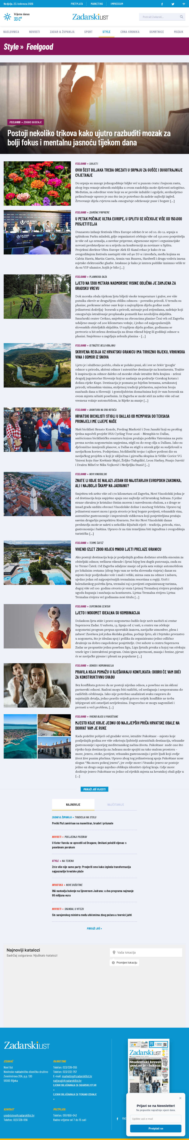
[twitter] (172, 2)
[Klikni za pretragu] (181, 17)
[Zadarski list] (90, 17)
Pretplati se (156, 1128)
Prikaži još (94, 928)
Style (107, 32)
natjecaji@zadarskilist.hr (67, 1080)
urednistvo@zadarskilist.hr (19, 1115)
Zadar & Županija (62, 32)
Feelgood (39, 46)
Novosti (34, 32)
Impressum (117, 3)
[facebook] (162, 2)
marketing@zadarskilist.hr (77, 1076)
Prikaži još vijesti (94, 789)
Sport (88, 32)
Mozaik (178, 32)
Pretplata (77, 3)
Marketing (97, 3)
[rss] (183, 2)
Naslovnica (11, 32)
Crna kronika (130, 32)
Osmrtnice (157, 32)
